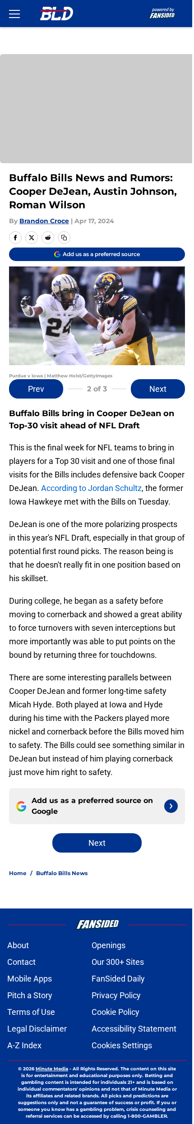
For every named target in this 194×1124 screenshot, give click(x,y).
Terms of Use (31, 1012)
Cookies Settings (122, 1045)
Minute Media (52, 1069)
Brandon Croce (44, 221)
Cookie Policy (115, 1012)
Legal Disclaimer (37, 1028)
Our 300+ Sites (118, 962)
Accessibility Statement (134, 1028)
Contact (21, 962)
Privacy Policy (116, 995)
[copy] (64, 237)
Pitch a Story (29, 995)
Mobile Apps (29, 978)
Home (18, 873)
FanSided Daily (118, 978)
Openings (108, 945)
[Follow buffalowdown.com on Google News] (171, 806)
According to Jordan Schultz (91, 488)
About (18, 945)
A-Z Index (24, 1045)
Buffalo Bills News (62, 873)
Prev (36, 389)
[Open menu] (14, 13)
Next (157, 389)
